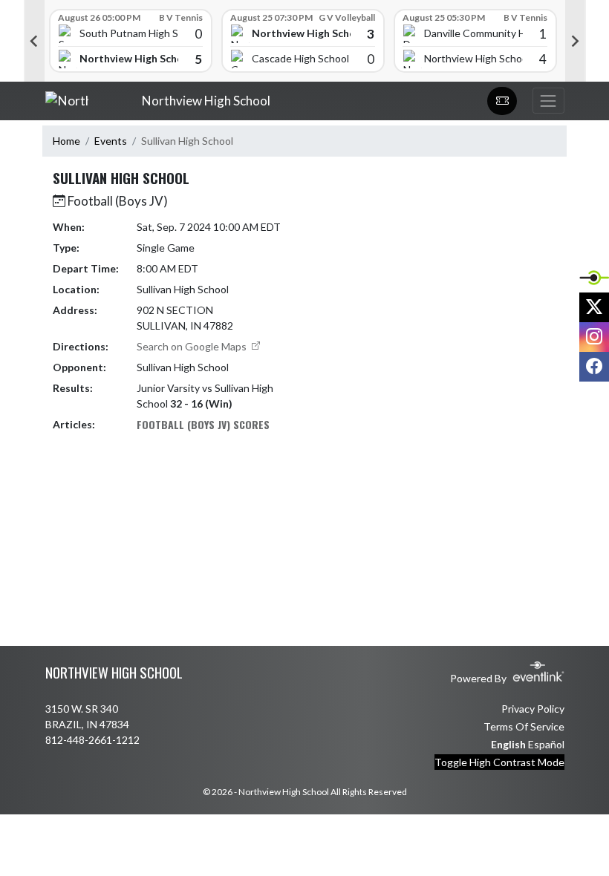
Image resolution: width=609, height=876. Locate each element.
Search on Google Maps (193, 346)
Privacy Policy (532, 708)
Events (110, 140)
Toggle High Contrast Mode (499, 762)
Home (66, 140)
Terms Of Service (523, 726)
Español (546, 744)
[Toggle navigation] (548, 101)
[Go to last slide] (34, 41)
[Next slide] (575, 41)
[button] (502, 101)
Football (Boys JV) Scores (203, 424)
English (508, 744)
